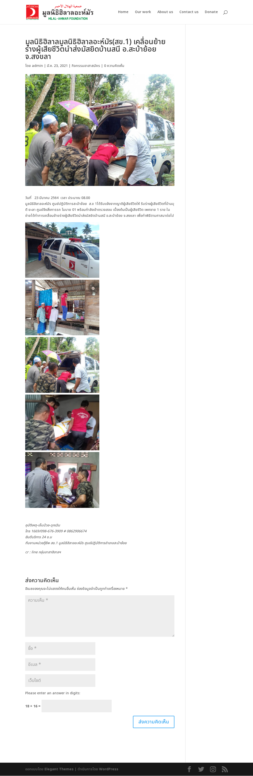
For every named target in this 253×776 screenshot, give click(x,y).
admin (37, 65)
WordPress (108, 769)
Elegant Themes (59, 769)
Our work (143, 12)
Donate (211, 12)
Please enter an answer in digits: (52, 693)
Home (123, 12)
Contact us (188, 12)
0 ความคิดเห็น (114, 65)
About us (165, 12)
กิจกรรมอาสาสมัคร (86, 65)
